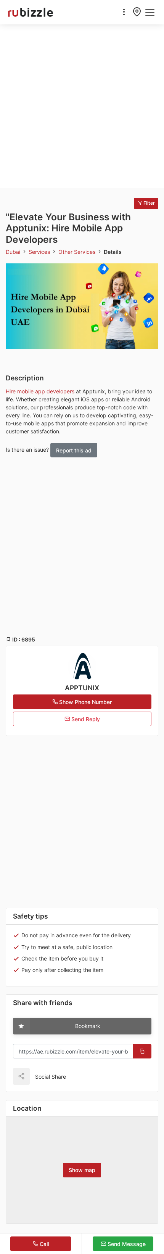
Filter (148, 203)
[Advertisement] (82, 106)
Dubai (14, 252)
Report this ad (74, 450)
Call (43, 1244)
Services (40, 252)
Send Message (126, 1244)
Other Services (77, 252)
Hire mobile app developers (40, 391)
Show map (82, 1170)
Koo (88, 1076)
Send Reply (85, 719)
